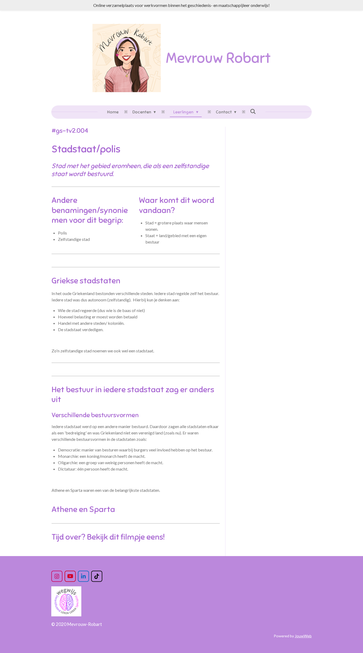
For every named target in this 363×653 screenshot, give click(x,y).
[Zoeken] (253, 112)
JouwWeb (303, 636)
